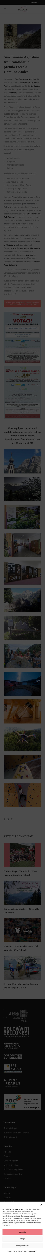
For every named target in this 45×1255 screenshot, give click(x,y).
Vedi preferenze (22, 1246)
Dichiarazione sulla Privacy (27, 1251)
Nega (22, 1239)
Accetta (22, 1232)
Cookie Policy (12, 1251)
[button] (41, 1204)
